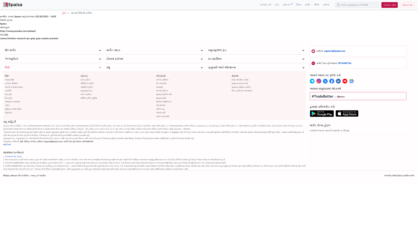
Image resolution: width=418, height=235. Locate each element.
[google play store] (322, 114)
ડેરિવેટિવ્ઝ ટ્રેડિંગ (87, 83)
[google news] (351, 81)
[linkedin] (338, 81)
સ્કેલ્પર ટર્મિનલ (162, 79)
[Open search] (338, 5)
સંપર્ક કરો (7, 144)
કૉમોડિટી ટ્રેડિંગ (86, 87)
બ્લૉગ (7, 105)
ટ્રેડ (277, 4)
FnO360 (159, 87)
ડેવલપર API (160, 112)
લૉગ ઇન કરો (407, 5)
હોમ (64, 12)
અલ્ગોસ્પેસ (160, 105)
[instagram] (318, 81)
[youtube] (344, 81)
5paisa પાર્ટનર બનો (240, 83)
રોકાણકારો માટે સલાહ (13, 156)
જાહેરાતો (8, 112)
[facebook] (331, 81)
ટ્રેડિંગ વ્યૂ (160, 109)
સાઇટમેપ (8, 94)
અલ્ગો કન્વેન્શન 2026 (14, 87)
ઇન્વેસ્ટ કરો (265, 4)
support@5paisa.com (334, 50)
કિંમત (298, 4)
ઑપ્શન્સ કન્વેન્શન (12, 101)
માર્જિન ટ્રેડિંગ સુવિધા (88, 98)
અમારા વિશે (9, 79)
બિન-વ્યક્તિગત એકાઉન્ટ (242, 90)
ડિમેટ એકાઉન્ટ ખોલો (240, 79)
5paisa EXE (161, 98)
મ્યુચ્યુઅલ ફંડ (86, 90)
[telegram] (312, 81)
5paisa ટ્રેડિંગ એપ (164, 94)
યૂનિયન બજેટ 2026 (13, 109)
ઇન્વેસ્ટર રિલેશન (11, 83)
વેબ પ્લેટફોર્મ (161, 83)
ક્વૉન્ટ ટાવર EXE (162, 116)
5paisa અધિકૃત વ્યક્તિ (241, 87)
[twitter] (325, 81)
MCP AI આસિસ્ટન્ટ (164, 101)
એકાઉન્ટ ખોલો (390, 5)
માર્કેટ (307, 4)
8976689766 (344, 63)
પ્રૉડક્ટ (287, 4)
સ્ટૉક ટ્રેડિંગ (85, 79)
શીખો (316, 4)
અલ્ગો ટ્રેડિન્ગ (162, 90)
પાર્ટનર (326, 4)
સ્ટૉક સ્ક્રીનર (85, 94)
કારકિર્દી (8, 90)
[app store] (347, 114)
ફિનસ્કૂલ (8, 98)
